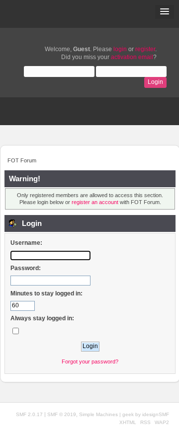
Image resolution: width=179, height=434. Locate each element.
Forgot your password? (90, 361)
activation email (132, 57)
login (120, 49)
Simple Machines (98, 414)
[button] (164, 12)
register (145, 49)
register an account (95, 202)
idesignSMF (155, 414)
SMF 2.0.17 (29, 414)
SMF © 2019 (61, 414)
